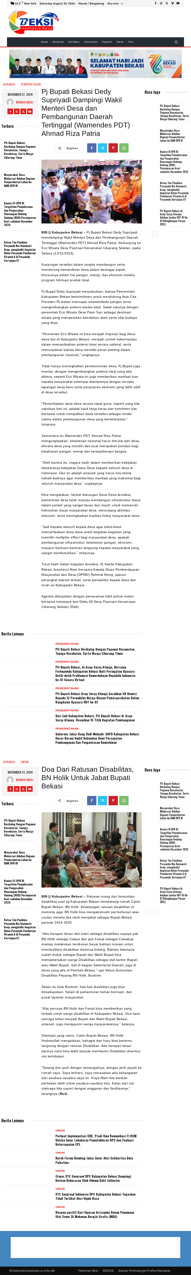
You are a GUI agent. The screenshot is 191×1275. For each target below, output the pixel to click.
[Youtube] (178, 3)
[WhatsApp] (124, 148)
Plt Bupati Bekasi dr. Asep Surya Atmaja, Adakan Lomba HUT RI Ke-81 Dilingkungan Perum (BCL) (174, 217)
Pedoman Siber (88, 1271)
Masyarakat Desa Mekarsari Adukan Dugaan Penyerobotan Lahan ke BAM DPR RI (19, 180)
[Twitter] (167, 3)
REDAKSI (108, 1271)
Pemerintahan (31, 84)
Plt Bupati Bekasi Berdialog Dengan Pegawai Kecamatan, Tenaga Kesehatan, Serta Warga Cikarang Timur (19, 150)
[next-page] (155, 234)
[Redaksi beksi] (11, 102)
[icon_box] (116, 4)
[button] (176, 41)
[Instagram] (161, 3)
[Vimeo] (172, 3)
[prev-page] (147, 234)
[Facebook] (155, 3)
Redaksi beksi (24, 102)
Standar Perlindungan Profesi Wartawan (144, 1271)
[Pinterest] (113, 148)
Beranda (9, 84)
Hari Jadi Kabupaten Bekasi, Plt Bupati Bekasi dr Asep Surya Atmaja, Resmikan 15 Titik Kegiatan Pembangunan (95, 717)
